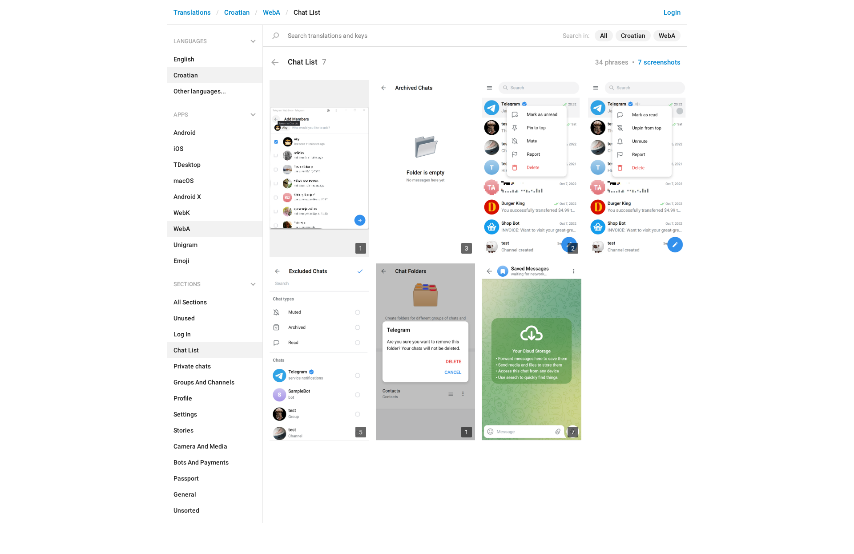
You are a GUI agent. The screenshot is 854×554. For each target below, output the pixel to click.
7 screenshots (659, 62)
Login (672, 12)
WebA (271, 12)
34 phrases (611, 62)
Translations (192, 12)
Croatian (237, 12)
